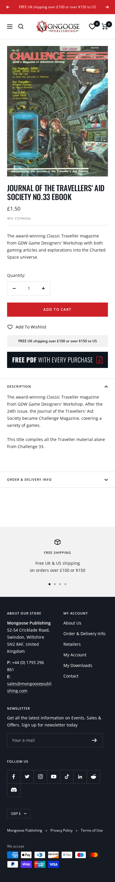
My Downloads (77, 665)
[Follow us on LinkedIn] (80, 776)
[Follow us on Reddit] (93, 776)
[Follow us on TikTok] (66, 776)
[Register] (94, 740)
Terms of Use (92, 830)
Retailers (72, 644)
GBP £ (16, 813)
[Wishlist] (92, 26)
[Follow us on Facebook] (13, 776)
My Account (74, 655)
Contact (70, 676)
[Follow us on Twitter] (27, 776)
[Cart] (105, 26)
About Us (72, 623)
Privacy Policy (61, 830)
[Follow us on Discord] (13, 790)
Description (19, 386)
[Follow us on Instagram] (40, 776)
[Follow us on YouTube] (53, 776)
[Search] (21, 26)
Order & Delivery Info (29, 479)
